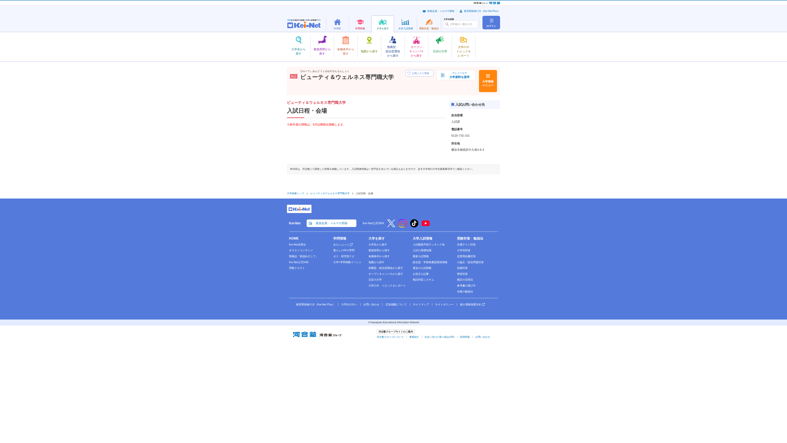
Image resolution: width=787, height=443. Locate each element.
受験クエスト (297, 267)
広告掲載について (396, 304)
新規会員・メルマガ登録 (440, 11)
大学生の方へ (349, 304)
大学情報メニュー (488, 83)
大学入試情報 (422, 238)
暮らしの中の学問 (344, 250)
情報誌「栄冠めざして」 (303, 256)
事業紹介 (414, 337)
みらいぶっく (341, 244)
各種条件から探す (379, 256)
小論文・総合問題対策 (470, 262)
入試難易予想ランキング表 (429, 244)
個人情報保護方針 (470, 304)
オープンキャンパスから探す (385, 273)
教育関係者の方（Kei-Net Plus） (482, 11)
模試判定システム (423, 279)
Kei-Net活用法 (297, 244)
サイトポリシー (444, 304)
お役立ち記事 (421, 273)
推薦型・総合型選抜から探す (385, 267)
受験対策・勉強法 (470, 238)
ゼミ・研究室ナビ (344, 256)
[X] (391, 226)
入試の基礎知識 (422, 250)
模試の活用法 (465, 279)
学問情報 (339, 238)
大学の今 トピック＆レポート (387, 285)
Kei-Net (294, 223)
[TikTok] (414, 226)
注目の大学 (375, 279)
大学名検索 (449, 19)
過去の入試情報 (422, 267)
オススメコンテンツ (301, 250)
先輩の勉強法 (465, 291)
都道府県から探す (379, 250)
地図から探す (376, 262)
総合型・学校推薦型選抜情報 (430, 262)
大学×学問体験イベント (347, 262)
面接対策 (462, 267)
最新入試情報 (421, 256)
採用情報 (465, 337)
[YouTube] (426, 226)
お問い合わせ (371, 304)
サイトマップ (421, 304)
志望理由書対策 (466, 256)
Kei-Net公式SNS (373, 223)
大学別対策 (463, 250)
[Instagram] (403, 226)
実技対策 (462, 273)
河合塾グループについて (390, 337)
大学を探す (376, 238)
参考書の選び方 (466, 285)
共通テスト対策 (466, 244)
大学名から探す (377, 244)
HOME (294, 238)
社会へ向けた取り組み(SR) (439, 337)
